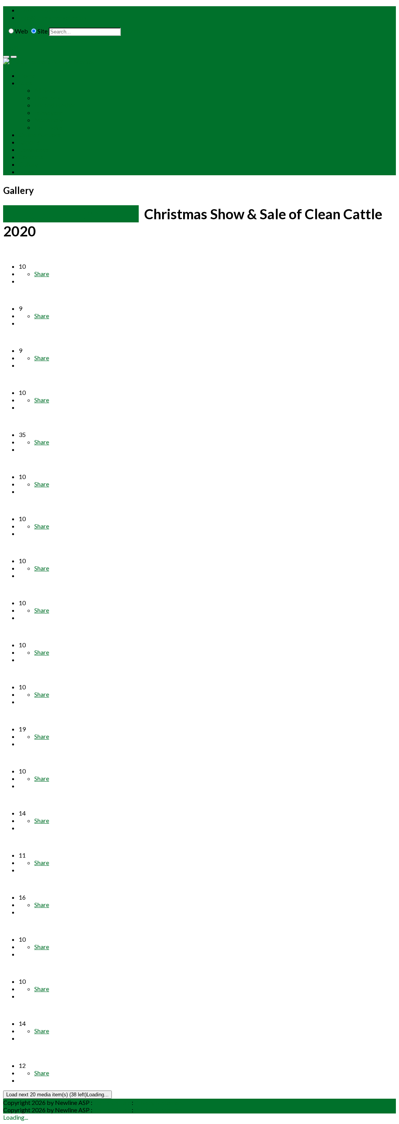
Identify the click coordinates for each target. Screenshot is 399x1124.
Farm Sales (48, 127)
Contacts (31, 156)
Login (10, 47)
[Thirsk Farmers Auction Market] (48, 61)
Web (21, 31)
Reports (29, 142)
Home (27, 75)
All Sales (45, 90)
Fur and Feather (55, 105)
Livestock (47, 97)
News (26, 171)
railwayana (48, 112)
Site (42, 31)
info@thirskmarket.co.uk (53, 17)
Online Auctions (40, 134)
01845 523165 (41, 10)
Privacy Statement (159, 1102)
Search (131, 31)
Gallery (28, 164)
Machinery (48, 119)
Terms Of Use (112, 1102)
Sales (25, 82)
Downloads (34, 149)
